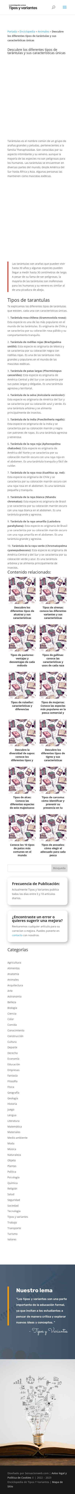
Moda (10, 1143)
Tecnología (14, 1211)
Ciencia (11, 1013)
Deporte (12, 1047)
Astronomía (14, 996)
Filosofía (12, 1081)
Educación (13, 1064)
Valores (11, 1239)
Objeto (11, 1160)
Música (11, 1149)
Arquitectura (15, 985)
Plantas (11, 1166)
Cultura (12, 1042)
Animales (43, 31)
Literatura (13, 1121)
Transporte (14, 1228)
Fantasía (12, 1075)
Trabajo (12, 1222)
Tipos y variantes (17, 1216)
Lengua (11, 1115)
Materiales (13, 1132)
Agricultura (14, 962)
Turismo (12, 1234)
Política (11, 1171)
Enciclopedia (27, 31)
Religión (12, 1188)
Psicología (13, 1177)
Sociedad (13, 1205)
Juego (10, 1109)
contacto (17, 935)
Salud (10, 1194)
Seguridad (13, 1200)
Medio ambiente (17, 1137)
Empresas (13, 1070)
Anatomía (13, 974)
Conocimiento (15, 1030)
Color (10, 1019)
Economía (13, 1058)
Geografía (13, 1092)
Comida (12, 1024)
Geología (12, 1098)
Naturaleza (14, 1154)
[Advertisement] (37, 99)
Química (12, 1183)
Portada (12, 31)
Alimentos (13, 968)
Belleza (11, 1002)
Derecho (12, 1053)
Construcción (15, 1036)
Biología (12, 1008)
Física (10, 1087)
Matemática (14, 1126)
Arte (10, 991)
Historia (12, 1104)
